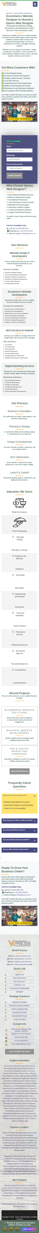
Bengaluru (24, 1133)
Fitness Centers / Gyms (26, 1098)
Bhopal (4, 1148)
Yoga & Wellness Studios (11, 1101)
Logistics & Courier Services (12, 1116)
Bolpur (31, 1156)
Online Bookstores (18, 1068)
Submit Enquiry (14, 175)
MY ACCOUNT (19, 981)
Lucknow (6, 1143)
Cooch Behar (15, 1156)
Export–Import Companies (25, 1113)
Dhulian (7, 1169)
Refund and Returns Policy (12, 1204)
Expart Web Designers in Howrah (15, 1190)
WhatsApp (11, 155)
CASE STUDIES (19, 1019)
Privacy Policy (20, 1206)
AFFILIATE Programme (19, 988)
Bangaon (24, 1156)
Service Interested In (15, 164)
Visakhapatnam (23, 1143)
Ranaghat (31, 1166)
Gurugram (20, 1135)
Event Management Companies (21, 1083)
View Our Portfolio (19, 771)
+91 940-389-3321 (22, 228)
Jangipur (7, 1159)
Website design (19, 1002)
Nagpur (13, 1143)
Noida (13, 1135)
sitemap (19, 992)
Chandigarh (30, 1145)
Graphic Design (19, 1013)
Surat (17, 1140)
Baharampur (14, 1171)
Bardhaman (30, 1171)
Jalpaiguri (10, 1164)
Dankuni (14, 1169)
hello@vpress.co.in (29, 233)
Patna (25, 1148)
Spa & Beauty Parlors (29, 1101)
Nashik (16, 1145)
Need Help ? (29, 1229)
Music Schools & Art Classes (14, 1108)
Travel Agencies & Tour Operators (14, 1076)
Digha (6, 1156)
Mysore (19, 1148)
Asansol (20, 1174)
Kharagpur (31, 1169)
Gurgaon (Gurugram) (27, 1140)
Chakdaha (7, 1161)
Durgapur (5, 1174)
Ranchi (32, 1143)
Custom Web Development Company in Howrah (19, 1188)
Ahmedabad (31, 1138)
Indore (11, 1140)
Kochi (5, 1140)
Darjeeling (31, 1159)
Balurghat (31, 1161)
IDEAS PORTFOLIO (19, 1016)
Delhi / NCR (7, 1133)
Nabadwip (28, 1164)
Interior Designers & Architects (23, 1106)
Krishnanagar (8, 1166)
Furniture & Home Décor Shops (23, 1073)
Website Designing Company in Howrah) (19, 1185)
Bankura (16, 1161)
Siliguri (13, 1174)
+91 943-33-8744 (26, 231)
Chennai (32, 1133)
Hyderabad (16, 1138)
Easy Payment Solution (19, 1051)
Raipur (22, 1145)
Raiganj (17, 1166)
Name (9, 146)
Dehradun (32, 1148)
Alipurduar (22, 1159)
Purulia (14, 1159)
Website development (19, 1006)
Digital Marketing (19, 1009)
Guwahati (11, 1148)
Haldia (24, 1166)
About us (19, 975)
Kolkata (27, 1174)
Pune (8, 1135)
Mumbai (16, 1133)
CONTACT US (19, 985)
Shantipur (21, 1169)
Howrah (34, 1174)
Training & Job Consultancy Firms (22, 1091)
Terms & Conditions (30, 1204)
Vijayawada (7, 1145)
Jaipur (23, 1138)
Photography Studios (12, 1103)
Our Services (19, 978)
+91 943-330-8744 (21, 1041)
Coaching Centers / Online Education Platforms (19, 1093)
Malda (22, 1171)
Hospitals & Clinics (12, 1096)
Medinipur (19, 1164)
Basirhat (23, 1161)
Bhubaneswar (19, 1150)
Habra (6, 1171)
